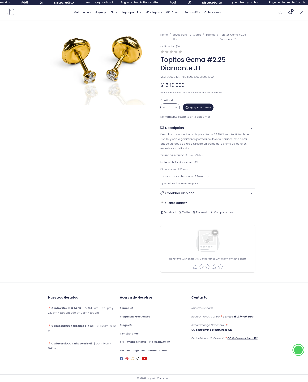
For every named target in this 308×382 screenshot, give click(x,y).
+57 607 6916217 (135, 342)
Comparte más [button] (223, 212)
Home (164, 35)
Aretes (197, 35)
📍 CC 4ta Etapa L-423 (70, 326)
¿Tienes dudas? (175, 203)
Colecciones (212, 12)
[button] (81, 12)
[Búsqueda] (281, 12)
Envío (185, 92)
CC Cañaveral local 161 (242, 338)
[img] (171, 52)
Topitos (210, 35)
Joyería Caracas (157, 378)
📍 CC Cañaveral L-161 (71, 343)
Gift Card (172, 12)
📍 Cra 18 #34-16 (64, 308)
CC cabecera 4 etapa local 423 (211, 330)
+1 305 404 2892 (159, 342)
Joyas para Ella (180, 37)
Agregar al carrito (200, 107)
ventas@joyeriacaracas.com (146, 350)
